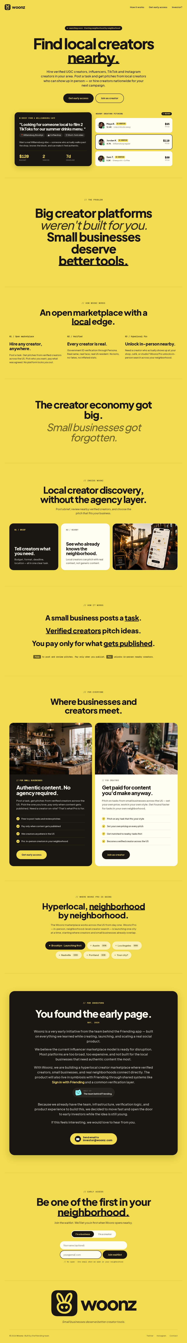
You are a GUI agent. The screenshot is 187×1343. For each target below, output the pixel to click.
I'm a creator (105, 1234)
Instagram (161, 1336)
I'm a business (83, 1234)
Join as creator (109, 98)
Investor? (177, 7)
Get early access (158, 7)
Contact (174, 1336)
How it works (137, 7)
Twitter (150, 1336)
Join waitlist (115, 1254)
